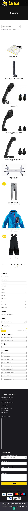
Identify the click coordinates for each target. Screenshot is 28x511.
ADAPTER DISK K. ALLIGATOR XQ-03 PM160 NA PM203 (14, 78)
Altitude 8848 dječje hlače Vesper (14, 202)
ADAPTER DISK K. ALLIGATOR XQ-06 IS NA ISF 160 (14, 132)
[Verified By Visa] (10, 500)
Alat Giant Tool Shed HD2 (14, 177)
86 (14, 264)
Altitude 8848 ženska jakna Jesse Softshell (14, 229)
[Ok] (26, 506)
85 (11, 264)
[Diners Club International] (4, 496)
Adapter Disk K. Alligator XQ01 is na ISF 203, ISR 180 (14, 159)
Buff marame (4, 298)
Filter (3, 330)
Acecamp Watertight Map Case (14, 56)
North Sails (4, 283)
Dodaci (3, 292)
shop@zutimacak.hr (9, 402)
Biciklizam (3, 304)
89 (24, 264)
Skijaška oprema (5, 276)
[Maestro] (23, 496)
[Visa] (10, 496)
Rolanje (3, 295)
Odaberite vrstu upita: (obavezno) (9, 455)
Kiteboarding (4, 307)
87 (18, 264)
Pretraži (25, 322)
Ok (14, 508)
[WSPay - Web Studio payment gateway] (17, 500)
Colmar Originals (5, 280)
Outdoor (3, 301)
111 (15, 267)
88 (21, 264)
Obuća (2, 289)
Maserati (3, 286)
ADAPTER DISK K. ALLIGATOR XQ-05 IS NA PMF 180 (14, 105)
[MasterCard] (16, 496)
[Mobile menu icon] (26, 3)
